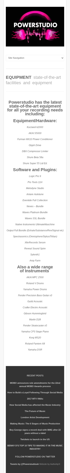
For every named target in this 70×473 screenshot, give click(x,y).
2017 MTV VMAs (35, 399)
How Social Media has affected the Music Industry (35, 405)
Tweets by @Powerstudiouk (24, 464)
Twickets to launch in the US (35, 439)
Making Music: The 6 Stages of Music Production (35, 423)
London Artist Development (35, 417)
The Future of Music (35, 411)
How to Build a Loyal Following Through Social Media (35, 392)
